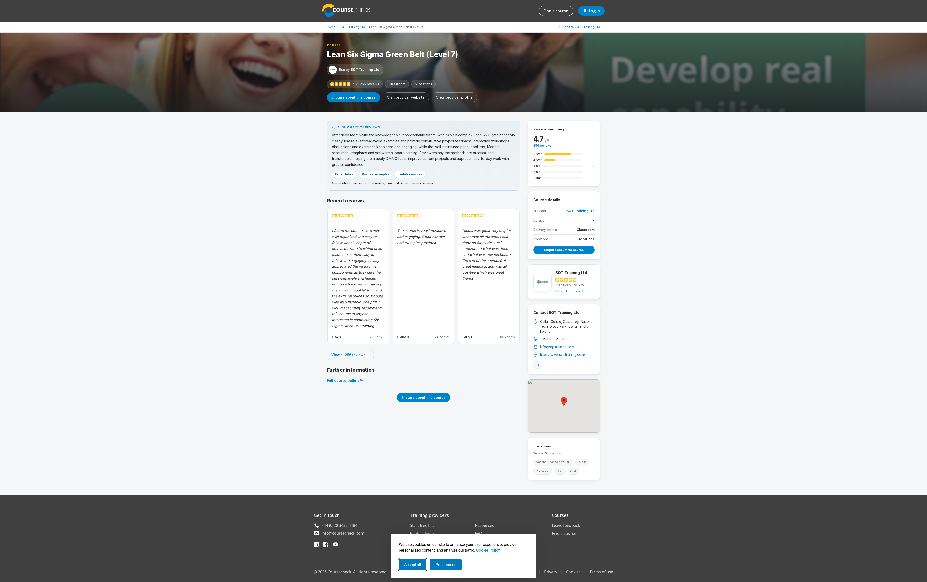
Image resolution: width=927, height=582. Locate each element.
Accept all (412, 564)
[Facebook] (325, 545)
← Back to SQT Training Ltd (579, 27)
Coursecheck (348, 10)
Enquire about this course (353, 97)
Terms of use (601, 572)
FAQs (479, 533)
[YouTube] (335, 545)
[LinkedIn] (537, 365)
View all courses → (569, 291)
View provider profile (454, 97)
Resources (484, 525)
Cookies (573, 572)
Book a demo (422, 533)
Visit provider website (406, 97)
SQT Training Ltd (352, 27)
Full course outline (343, 381)
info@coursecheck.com (343, 533)
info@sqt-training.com (557, 347)
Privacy (550, 572)
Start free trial (422, 525)
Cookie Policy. (488, 550)
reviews (542, 145)
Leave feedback (566, 525)
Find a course (556, 11)
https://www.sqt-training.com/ (562, 355)
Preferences (445, 564)
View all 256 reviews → (350, 355)
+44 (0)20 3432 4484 (339, 525)
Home (331, 27)
